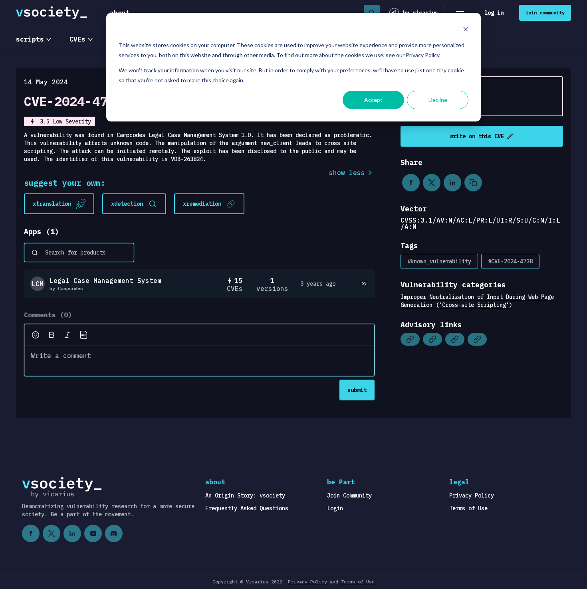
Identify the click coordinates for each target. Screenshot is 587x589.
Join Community (349, 495)
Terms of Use (468, 508)
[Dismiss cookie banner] (465, 30)
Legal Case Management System (105, 281)
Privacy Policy (471, 495)
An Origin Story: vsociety (245, 495)
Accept (373, 99)
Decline (437, 99)
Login (335, 508)
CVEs (77, 39)
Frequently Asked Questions (246, 508)
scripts (30, 39)
